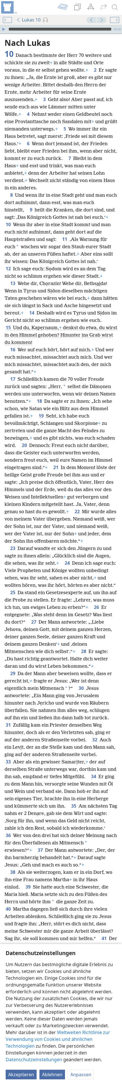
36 (9, 835)
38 (13, 872)
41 (105, 938)
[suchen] (114, 7)
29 (13, 673)
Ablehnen (52, 1074)
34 (94, 776)
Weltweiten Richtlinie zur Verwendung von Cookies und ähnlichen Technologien (58, 1039)
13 (13, 283)
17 (13, 379)
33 (9, 762)
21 (56, 467)
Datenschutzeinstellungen (34, 1059)
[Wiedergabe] (3, 29)
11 (65, 239)
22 (78, 511)
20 (25, 445)
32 (95, 740)
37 (41, 850)
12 (9, 269)
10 (9, 224)
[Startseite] (8, 7)
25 (13, 592)
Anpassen (80, 1074)
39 (29, 887)
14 (32, 313)
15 (9, 327)
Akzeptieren (21, 1074)
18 (40, 401)
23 (13, 548)
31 (9, 725)
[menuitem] (8, 7)
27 (34, 622)
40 (9, 909)
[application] (61, 29)
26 (97, 607)
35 (74, 806)
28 (84, 651)
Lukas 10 (31, 20)
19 (42, 416)
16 (13, 349)
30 (82, 688)
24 (68, 563)
